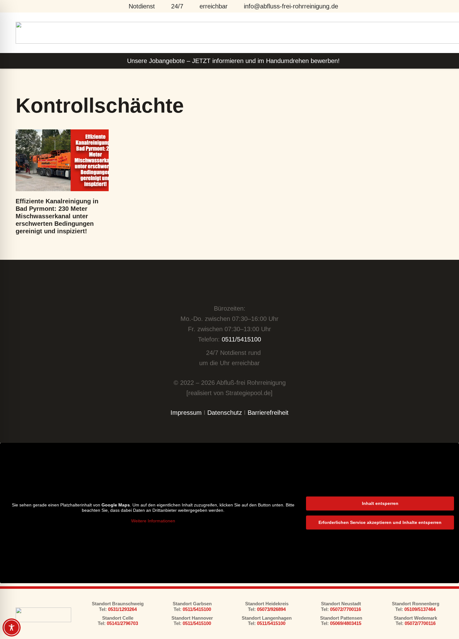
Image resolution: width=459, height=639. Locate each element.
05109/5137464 (420, 609)
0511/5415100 (241, 339)
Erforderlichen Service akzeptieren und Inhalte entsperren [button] (380, 522)
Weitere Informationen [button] (153, 520)
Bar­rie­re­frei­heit (268, 412)
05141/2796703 (122, 623)
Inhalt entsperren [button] (380, 503)
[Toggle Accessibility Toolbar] (11, 627)
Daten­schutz (224, 412)
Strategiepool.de (248, 393)
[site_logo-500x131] (43, 615)
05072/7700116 (345, 609)
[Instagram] (237, 289)
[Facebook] (221, 289)
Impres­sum (186, 412)
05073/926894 (271, 609)
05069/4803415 (345, 623)
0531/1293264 (122, 609)
